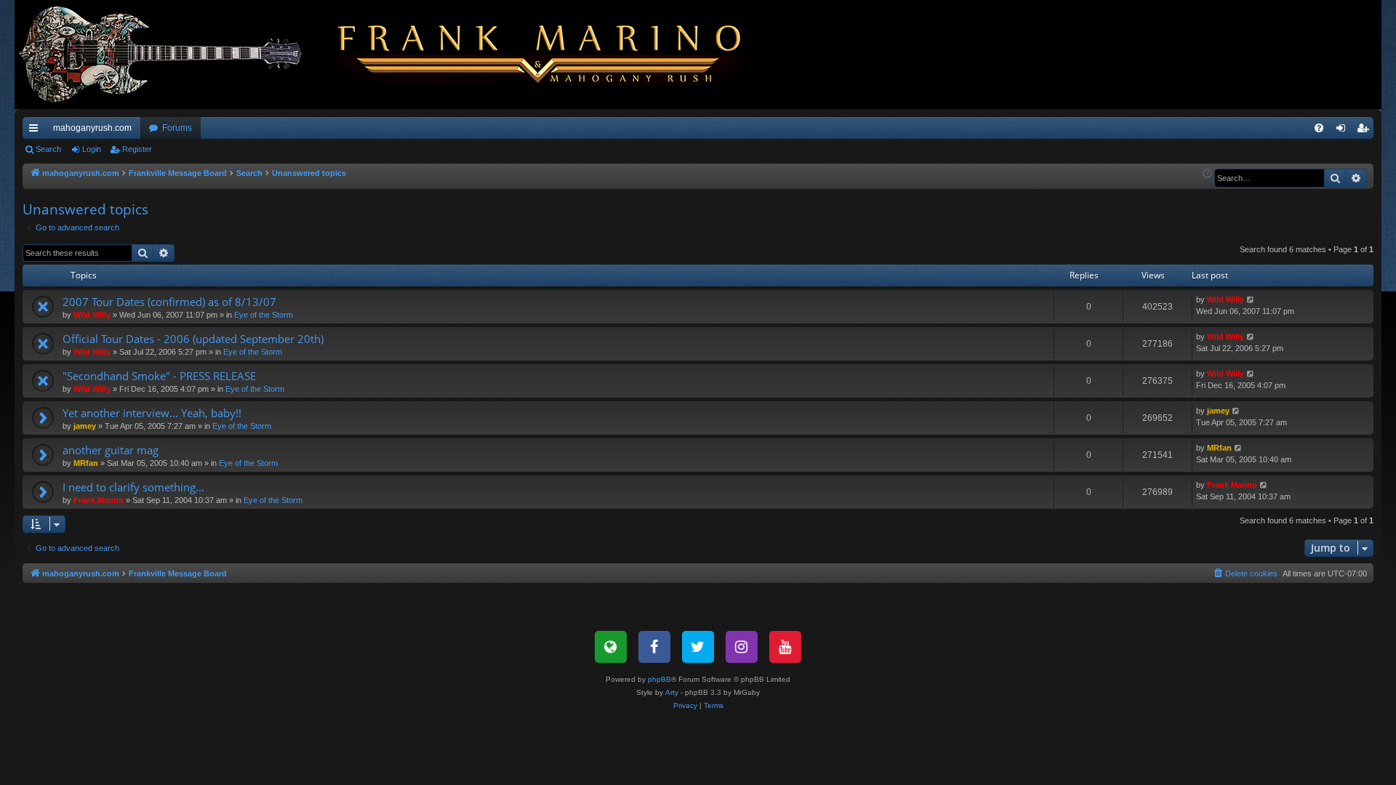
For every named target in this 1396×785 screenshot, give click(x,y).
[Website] (611, 647)
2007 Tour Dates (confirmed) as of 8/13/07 (169, 301)
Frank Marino (98, 500)
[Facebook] (654, 647)
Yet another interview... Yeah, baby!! (152, 413)
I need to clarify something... (133, 487)
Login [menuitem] (1344, 131)
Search (48, 149)
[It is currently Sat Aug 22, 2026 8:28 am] (1207, 174)
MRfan (85, 463)
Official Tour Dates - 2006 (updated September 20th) (193, 338)
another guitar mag (111, 450)
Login (91, 149)
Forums (177, 128)
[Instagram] (742, 647)
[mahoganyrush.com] (394, 54)
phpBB (659, 679)
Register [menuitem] (1365, 131)
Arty (671, 692)
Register (137, 149)
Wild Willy (92, 314)
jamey (84, 426)
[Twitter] (698, 647)
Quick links (36, 131)
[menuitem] (1319, 128)
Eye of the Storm (263, 314)
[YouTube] (785, 647)
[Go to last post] (1251, 299)
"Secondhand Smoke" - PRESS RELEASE (159, 376)
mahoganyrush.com (92, 128)
